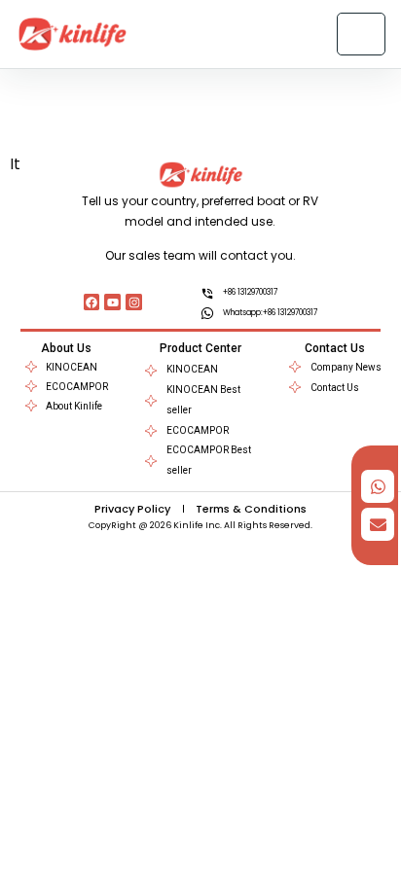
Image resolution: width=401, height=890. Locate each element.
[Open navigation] (361, 34)
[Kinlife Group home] (72, 34)
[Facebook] (92, 302)
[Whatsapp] (377, 486)
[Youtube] (112, 302)
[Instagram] (134, 302)
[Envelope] (377, 524)
